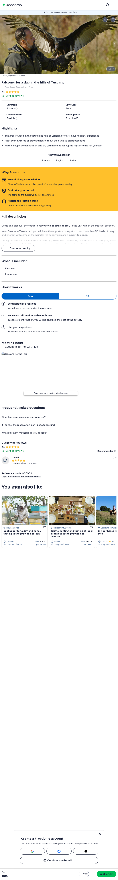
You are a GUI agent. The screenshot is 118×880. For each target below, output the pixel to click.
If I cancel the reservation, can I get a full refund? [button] (29, 424)
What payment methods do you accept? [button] (24, 432)
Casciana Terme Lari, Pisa (19, 87)
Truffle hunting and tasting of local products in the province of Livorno (71, 533)
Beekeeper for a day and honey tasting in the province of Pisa (22, 532)
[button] (84, 874)
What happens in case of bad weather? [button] (23, 417)
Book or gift (107, 874)
